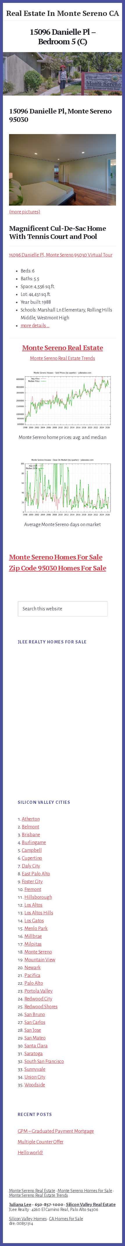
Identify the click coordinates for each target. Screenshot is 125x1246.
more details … (35, 325)
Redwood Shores (41, 1006)
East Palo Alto (36, 874)
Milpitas (33, 944)
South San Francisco (44, 1061)
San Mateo (35, 1038)
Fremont (32, 889)
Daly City (31, 866)
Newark (32, 967)
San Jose (32, 1030)
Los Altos (33, 905)
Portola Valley (38, 991)
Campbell (32, 850)
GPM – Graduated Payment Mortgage (56, 1131)
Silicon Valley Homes (28, 1218)
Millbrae (33, 936)
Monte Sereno (38, 952)
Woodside (34, 1085)
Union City (34, 1077)
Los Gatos (34, 920)
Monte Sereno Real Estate (62, 347)
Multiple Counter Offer (41, 1142)
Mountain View (39, 960)
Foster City (32, 881)
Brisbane (31, 834)
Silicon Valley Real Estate (91, 1204)
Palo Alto (33, 983)
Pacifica (32, 975)
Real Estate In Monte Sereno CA (62, 13)
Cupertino (32, 858)
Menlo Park (36, 928)
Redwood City (38, 999)
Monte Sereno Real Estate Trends (62, 358)
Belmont (30, 827)
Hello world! (30, 1152)
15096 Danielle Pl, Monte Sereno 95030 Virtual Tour (60, 255)
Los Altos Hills (38, 913)
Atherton (31, 819)
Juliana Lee (20, 1204)
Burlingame (34, 842)
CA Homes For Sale (66, 1218)
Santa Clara (36, 1046)
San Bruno (34, 1014)
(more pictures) (24, 212)
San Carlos (34, 1022)
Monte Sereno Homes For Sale (55, 556)
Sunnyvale (34, 1069)
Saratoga (33, 1053)
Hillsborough (38, 897)
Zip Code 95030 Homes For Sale (57, 567)
